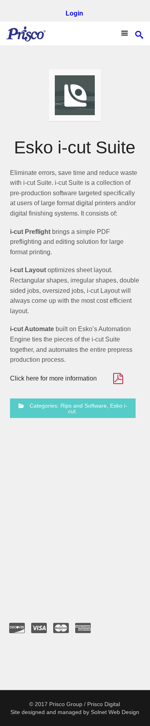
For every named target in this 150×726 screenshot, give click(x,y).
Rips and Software (83, 405)
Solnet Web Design (115, 712)
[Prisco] (26, 33)
